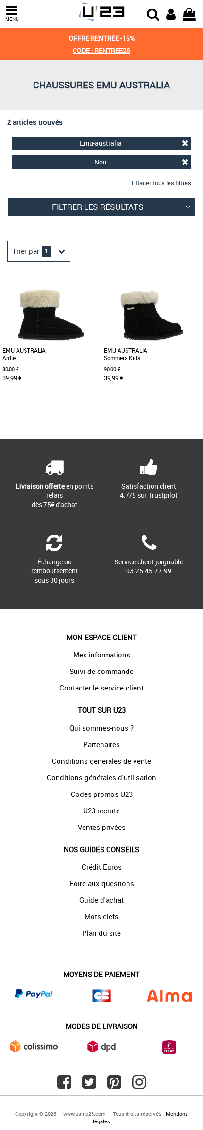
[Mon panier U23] (189, 13)
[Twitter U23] (89, 1085)
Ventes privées (102, 827)
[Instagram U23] (139, 1085)
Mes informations (101, 654)
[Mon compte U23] (171, 13)
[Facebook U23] (64, 1085)
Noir (100, 161)
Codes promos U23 (102, 794)
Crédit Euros (102, 866)
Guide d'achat (101, 900)
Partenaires (101, 744)
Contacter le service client (101, 687)
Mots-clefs (101, 916)
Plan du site (101, 933)
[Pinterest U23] (114, 1085)
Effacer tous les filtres (161, 183)
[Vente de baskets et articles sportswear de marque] (101, 12)
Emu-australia (101, 142)
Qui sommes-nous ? (101, 728)
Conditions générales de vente (101, 761)
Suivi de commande (101, 671)
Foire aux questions (101, 883)
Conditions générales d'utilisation (101, 777)
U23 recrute (101, 810)
